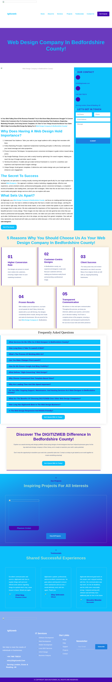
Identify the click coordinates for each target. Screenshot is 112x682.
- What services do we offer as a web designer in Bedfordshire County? (38, 342)
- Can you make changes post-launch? (24, 360)
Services (60, 14)
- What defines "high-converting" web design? (27, 372)
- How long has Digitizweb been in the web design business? (34, 405)
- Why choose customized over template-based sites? (31, 378)
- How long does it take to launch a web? (26, 348)
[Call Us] (78, 88)
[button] (53, 342)
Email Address (81, 81)
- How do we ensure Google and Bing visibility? (28, 366)
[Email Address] (78, 77)
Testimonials (79, 14)
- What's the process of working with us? (26, 354)
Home (43, 14)
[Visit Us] (78, 99)
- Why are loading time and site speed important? (29, 384)
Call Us (78, 92)
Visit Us (79, 103)
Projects (69, 14)
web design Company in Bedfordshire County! (51, 126)
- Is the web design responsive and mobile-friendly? (30, 411)
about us (51, 14)
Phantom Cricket (24, 528)
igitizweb (11, 14)
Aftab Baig (19, 595)
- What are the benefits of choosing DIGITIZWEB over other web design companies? (44, 399)
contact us (90, 14)
